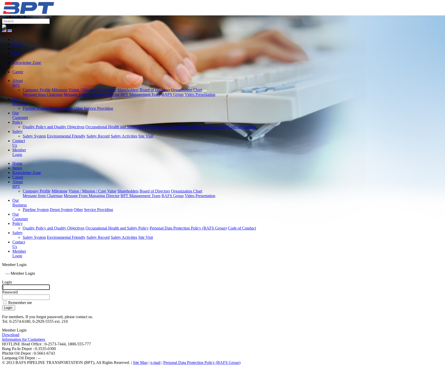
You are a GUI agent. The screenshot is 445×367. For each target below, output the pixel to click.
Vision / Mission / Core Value (92, 90)
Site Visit (145, 136)
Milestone (59, 90)
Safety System (34, 136)
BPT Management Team (140, 94)
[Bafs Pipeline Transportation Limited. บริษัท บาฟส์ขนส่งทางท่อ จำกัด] (56, 16)
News (17, 168)
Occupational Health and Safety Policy (117, 127)
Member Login (19, 152)
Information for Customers (23, 339)
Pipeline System (36, 108)
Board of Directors (155, 90)
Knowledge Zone (26, 172)
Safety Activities (124, 136)
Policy (17, 122)
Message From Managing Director (91, 94)
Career (17, 177)
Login (7, 282)
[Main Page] (3, 273)
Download (10, 335)
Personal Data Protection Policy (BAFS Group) (188, 127)
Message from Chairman (43, 94)
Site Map (140, 362)
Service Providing (98, 108)
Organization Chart (186, 90)
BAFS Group (172, 94)
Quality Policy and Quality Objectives (53, 127)
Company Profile (36, 90)
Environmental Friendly (66, 136)
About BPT (17, 82)
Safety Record (98, 136)
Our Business (19, 101)
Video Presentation (200, 94)
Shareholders (128, 90)
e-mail (155, 362)
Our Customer (20, 115)
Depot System (61, 108)
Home (17, 163)
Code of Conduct (242, 127)
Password (10, 292)
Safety (17, 131)
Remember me (19, 302)
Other (78, 108)
